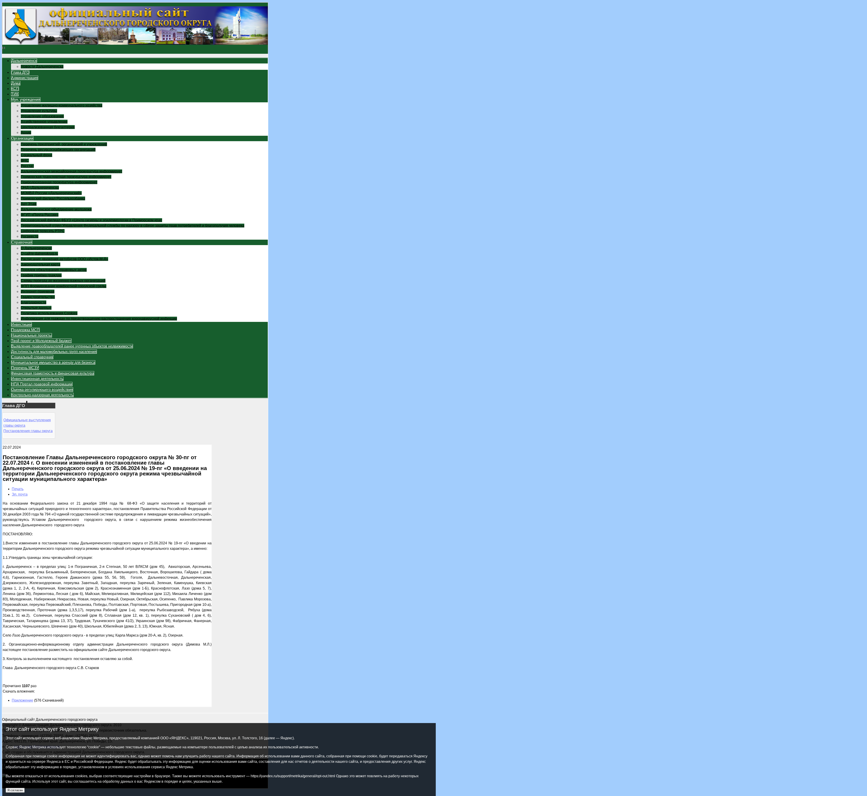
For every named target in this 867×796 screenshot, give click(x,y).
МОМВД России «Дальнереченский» (51, 193)
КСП (15, 89)
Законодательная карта (40, 264)
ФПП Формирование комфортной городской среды (63, 286)
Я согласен (15, 790)
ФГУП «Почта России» (39, 215)
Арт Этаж (29, 204)
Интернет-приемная (37, 291)
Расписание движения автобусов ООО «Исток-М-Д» (64, 259)
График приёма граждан (41, 275)
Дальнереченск (24, 61)
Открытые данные (36, 308)
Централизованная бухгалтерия (48, 127)
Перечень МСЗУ (25, 368)
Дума (15, 83)
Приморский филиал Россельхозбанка (53, 198)
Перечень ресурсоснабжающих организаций (58, 150)
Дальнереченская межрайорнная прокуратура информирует (71, 171)
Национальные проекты (31, 335)
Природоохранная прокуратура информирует (59, 182)
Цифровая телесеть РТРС (43, 231)
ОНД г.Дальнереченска (40, 188)
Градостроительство (38, 297)
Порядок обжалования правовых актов (54, 270)
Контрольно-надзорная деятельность (42, 395)
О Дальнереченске (36, 248)
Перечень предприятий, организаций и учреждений (64, 144)
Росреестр (29, 236)
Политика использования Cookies (49, 313)
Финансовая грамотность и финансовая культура (52, 373)
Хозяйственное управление (44, 122)
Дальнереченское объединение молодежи (56, 209)
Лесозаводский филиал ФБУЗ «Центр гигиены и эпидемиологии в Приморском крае (91, 220)
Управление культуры (39, 111)
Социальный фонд (36, 155)
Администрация (24, 78)
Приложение (22, 700)
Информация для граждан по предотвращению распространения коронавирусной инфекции (99, 319)
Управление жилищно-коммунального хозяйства (61, 105)
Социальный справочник (32, 357)
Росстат (27, 166)
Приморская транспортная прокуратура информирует (66, 177)
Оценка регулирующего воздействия (42, 389)
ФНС (25, 160)
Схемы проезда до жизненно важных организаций (63, 281)
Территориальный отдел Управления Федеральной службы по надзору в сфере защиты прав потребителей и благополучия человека (132, 225)
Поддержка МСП (25, 330)
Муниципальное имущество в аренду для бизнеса (53, 362)
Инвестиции (21, 324)
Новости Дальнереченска (42, 66)
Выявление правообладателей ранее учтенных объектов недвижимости (72, 346)
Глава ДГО (20, 72)
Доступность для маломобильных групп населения (54, 352)
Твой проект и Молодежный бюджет (41, 341)
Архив (26, 132)
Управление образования (42, 116)
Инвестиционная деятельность (37, 379)
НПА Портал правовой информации (41, 384)
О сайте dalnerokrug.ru (39, 253)
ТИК (14, 94)
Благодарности (33, 302)
